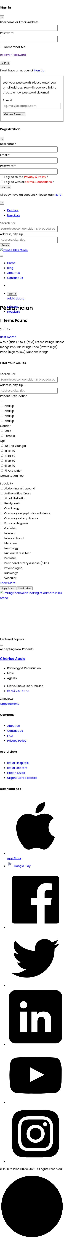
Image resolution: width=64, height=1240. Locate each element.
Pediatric (10, 558)
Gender (5, 426)
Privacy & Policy (35, 177)
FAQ (10, 736)
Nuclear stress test (17, 553)
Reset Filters (24, 588)
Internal (9, 533)
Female (9, 436)
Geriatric (10, 528)
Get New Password (14, 114)
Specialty (6, 483)
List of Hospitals (18, 763)
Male (7, 431)
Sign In (5, 62)
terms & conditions (38, 182)
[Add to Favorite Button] (1, 645)
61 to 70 (9, 466)
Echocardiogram (16, 523)
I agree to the (26, 177)
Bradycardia (12, 503)
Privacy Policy (16, 741)
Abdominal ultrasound (19, 488)
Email (5, 155)
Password (7, 33)
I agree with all (29, 182)
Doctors (12, 210)
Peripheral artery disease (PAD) (26, 563)
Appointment (9, 704)
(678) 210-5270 (18, 691)
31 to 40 (9, 451)
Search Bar (7, 223)
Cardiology (11, 508)
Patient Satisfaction (13, 396)
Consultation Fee (12, 476)
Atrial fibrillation (15, 498)
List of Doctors (17, 768)
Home (11, 263)
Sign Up (39, 70)
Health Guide (16, 773)
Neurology (11, 548)
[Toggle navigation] (1, 256)
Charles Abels (12, 658)
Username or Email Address (19, 22)
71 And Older (13, 471)
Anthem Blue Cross (17, 493)
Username (8, 144)
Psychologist (13, 568)
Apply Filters (7, 588)
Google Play (22, 866)
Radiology (11, 573)
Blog (10, 268)
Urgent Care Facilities (22, 778)
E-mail (7, 100)
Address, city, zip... (12, 234)
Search (5, 245)
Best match (8, 337)
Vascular (10, 578)
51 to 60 (9, 461)
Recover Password (13, 55)
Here (58, 195)
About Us (13, 273)
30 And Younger (15, 446)
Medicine (10, 543)
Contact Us (15, 278)
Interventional (14, 538)
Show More (7, 583)
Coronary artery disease (21, 518)
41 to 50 (9, 456)
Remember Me (14, 47)
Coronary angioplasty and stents (27, 513)
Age (3, 441)
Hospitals (13, 215)
